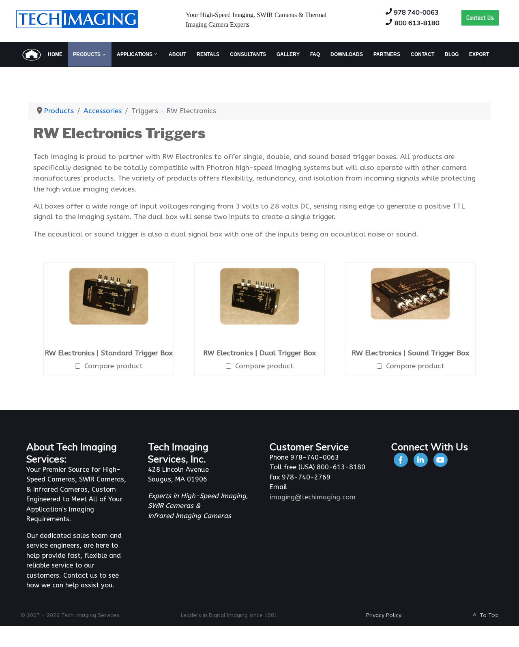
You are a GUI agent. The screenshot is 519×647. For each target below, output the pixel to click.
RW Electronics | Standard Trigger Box (109, 353)
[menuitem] (42, 54)
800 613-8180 (417, 23)
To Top (488, 615)
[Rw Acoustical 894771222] (410, 293)
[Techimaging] (401, 459)
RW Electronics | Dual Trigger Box (259, 353)
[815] (421, 459)
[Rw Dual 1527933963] (259, 296)
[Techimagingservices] (440, 459)
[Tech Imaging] (77, 18)
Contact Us (480, 17)
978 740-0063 (416, 12)
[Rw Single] (108, 296)
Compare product (113, 366)
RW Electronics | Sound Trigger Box (410, 353)
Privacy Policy (383, 615)
